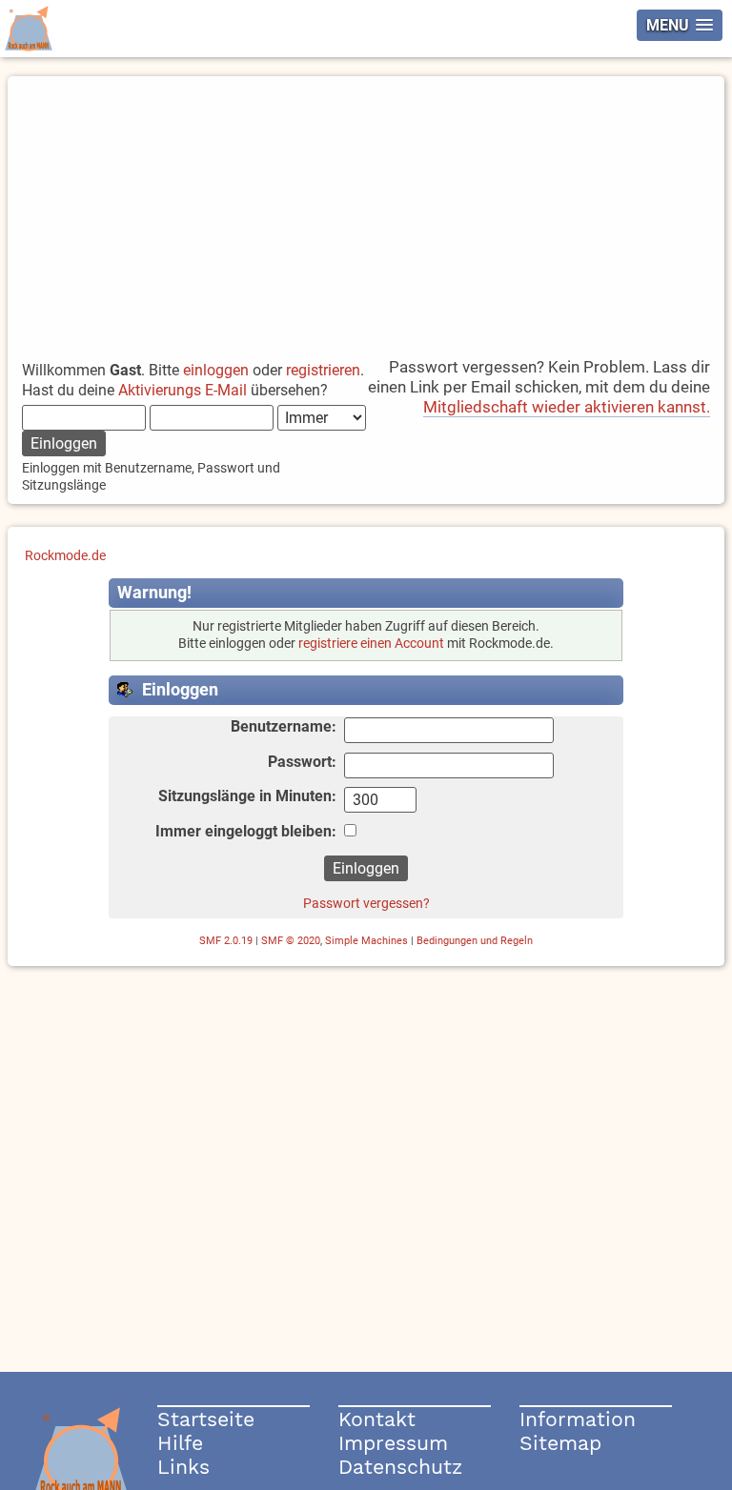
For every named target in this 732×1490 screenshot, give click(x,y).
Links (183, 1467)
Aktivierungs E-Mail (182, 390)
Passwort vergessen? (366, 903)
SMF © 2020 (290, 941)
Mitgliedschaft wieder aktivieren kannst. (566, 406)
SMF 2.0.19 (226, 941)
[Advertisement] (366, 209)
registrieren (323, 370)
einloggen (216, 370)
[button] (679, 25)
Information (577, 1419)
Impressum (393, 1443)
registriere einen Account (371, 643)
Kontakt (377, 1419)
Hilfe (180, 1443)
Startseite (205, 1419)
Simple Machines (366, 941)
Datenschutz (400, 1467)
